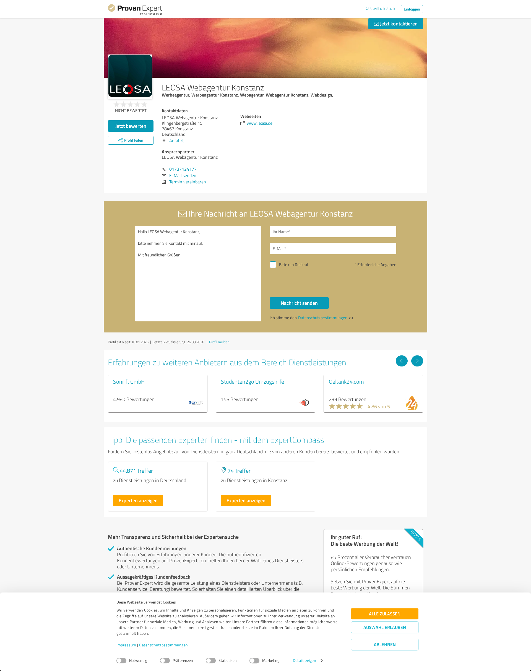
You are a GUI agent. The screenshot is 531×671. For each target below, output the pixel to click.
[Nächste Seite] (417, 360)
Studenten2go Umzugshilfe (252, 381)
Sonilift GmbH (129, 381)
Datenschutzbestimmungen (163, 645)
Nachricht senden (299, 302)
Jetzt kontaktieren (398, 23)
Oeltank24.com (346, 381)
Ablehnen (385, 644)
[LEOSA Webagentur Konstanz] (130, 76)
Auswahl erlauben (384, 627)
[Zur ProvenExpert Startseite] (135, 10)
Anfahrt (176, 140)
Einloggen (412, 9)
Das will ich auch (380, 8)
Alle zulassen (384, 614)
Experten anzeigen (138, 500)
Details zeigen (304, 660)
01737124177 (183, 169)
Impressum (126, 645)
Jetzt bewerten (130, 125)
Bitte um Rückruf (293, 264)
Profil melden (219, 341)
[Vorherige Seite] (402, 360)
